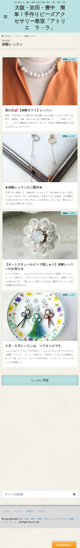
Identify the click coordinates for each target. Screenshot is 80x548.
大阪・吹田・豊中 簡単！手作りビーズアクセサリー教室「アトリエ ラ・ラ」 (40, 17)
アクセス (42, 511)
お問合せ (30, 511)
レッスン (7, 511)
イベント (18, 511)
